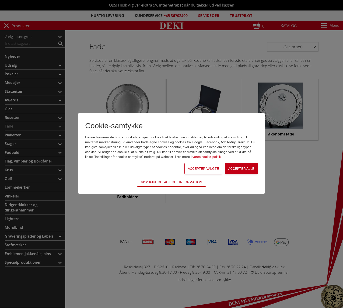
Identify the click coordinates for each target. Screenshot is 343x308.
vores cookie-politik (206, 157)
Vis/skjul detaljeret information (171, 182)
